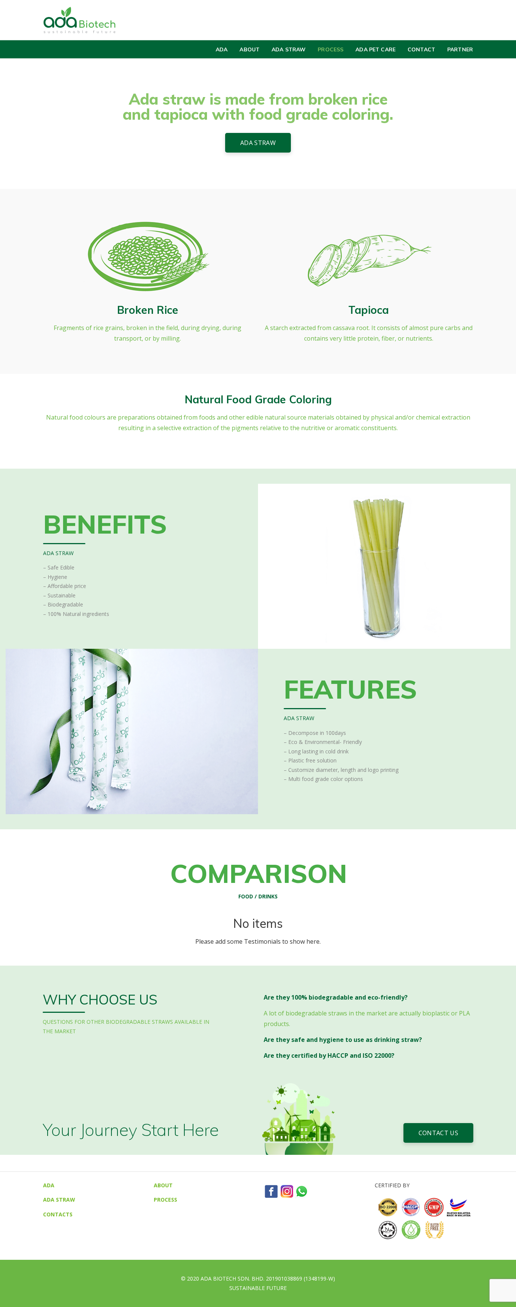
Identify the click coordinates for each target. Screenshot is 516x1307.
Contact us (438, 1133)
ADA (221, 49)
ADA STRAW (289, 49)
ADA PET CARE (375, 49)
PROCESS (330, 49)
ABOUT (249, 49)
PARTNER (460, 49)
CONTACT (421, 49)
